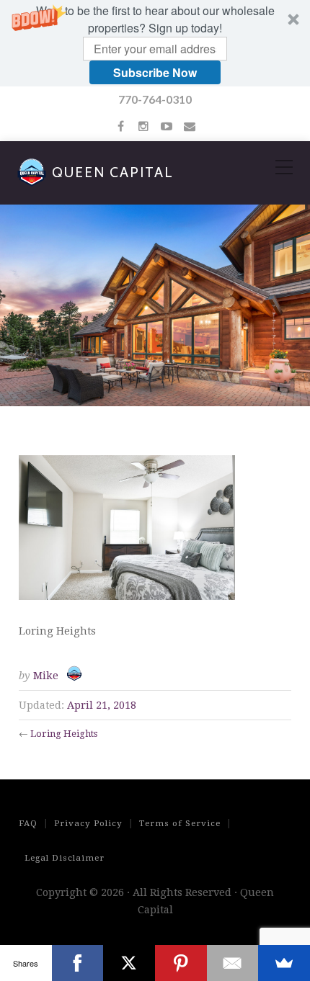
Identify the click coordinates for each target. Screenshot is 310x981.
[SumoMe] (284, 963)
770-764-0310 (155, 99)
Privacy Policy (88, 823)
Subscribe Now (155, 72)
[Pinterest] (181, 963)
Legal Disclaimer (65, 858)
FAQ (28, 823)
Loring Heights (63, 733)
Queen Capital (113, 172)
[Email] (233, 963)
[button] (155, 43)
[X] (129, 963)
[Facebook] (78, 963)
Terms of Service (180, 823)
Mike (45, 675)
